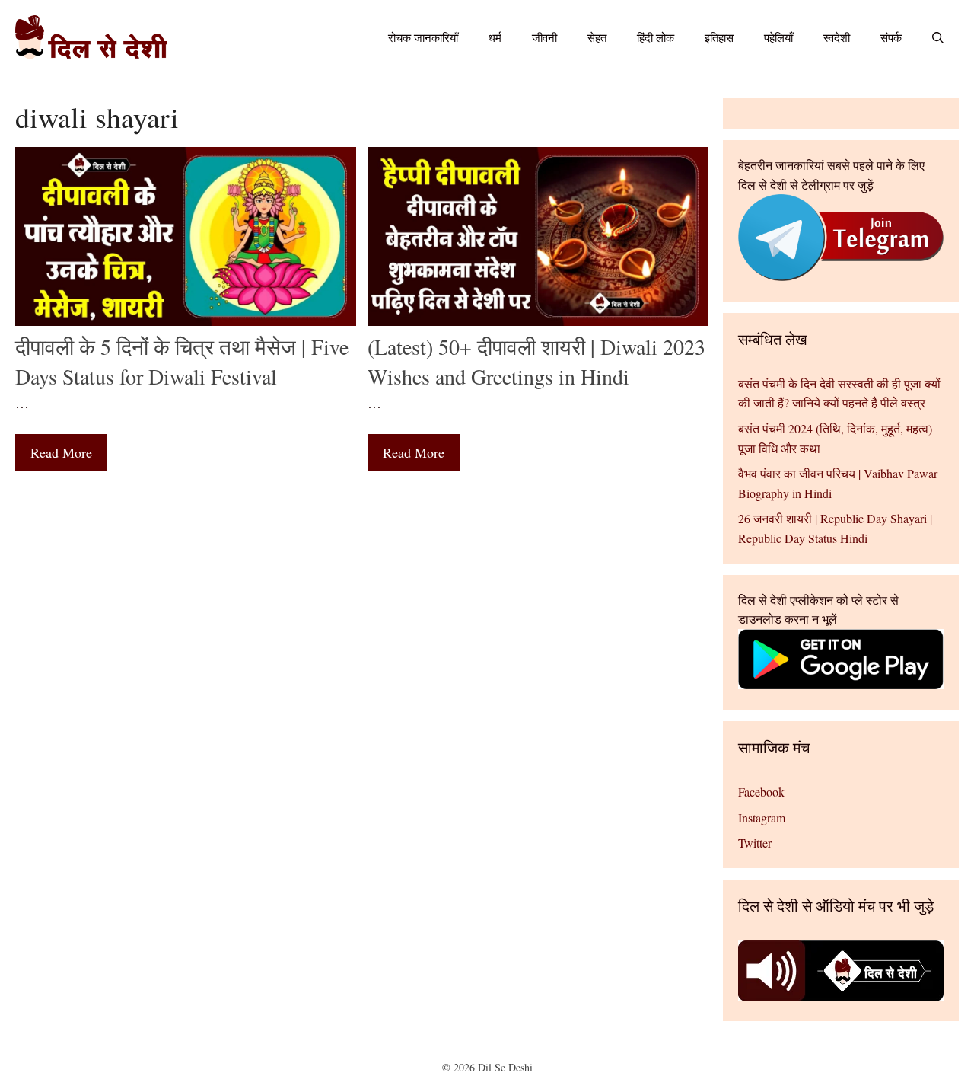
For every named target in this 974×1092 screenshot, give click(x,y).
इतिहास (719, 37)
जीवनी (544, 37)
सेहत (596, 37)
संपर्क (891, 37)
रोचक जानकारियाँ (423, 37)
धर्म (495, 37)
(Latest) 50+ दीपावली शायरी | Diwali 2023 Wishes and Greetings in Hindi (536, 361)
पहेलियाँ (778, 37)
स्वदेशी (836, 37)
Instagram (761, 817)
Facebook (761, 792)
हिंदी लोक (655, 37)
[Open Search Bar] (938, 37)
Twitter (755, 843)
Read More (61, 452)
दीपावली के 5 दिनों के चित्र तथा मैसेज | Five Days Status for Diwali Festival (182, 361)
